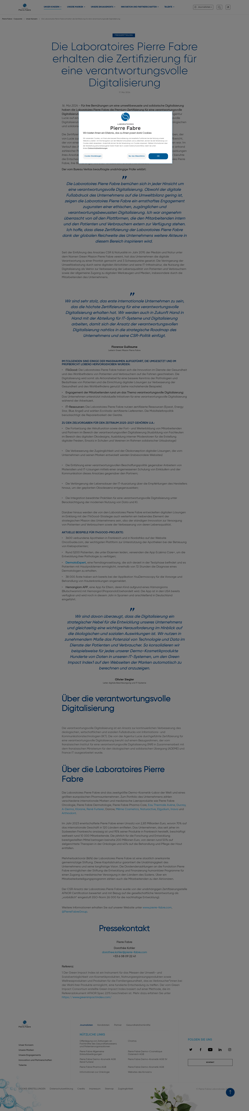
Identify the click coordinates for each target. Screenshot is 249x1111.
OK (158, 156)
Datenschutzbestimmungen (97, 148)
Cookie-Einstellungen (93, 156)
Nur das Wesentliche (137, 156)
